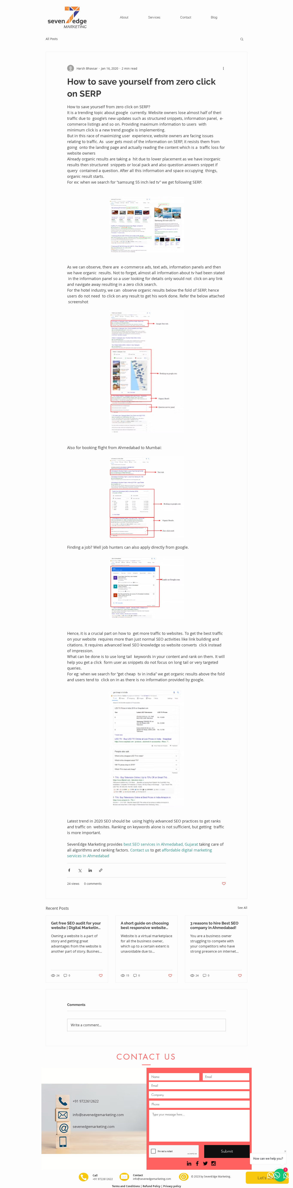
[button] (242, 39)
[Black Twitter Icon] (205, 1163)
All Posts (52, 39)
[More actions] (223, 68)
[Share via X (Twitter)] (80, 870)
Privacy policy (172, 1186)
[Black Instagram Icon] (213, 1163)
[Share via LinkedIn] (90, 870)
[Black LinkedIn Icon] (189, 1163)
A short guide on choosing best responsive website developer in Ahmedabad (145, 925)
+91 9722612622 (86, 1101)
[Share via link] (101, 870)
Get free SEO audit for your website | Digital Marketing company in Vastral (76, 925)
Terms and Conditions (126, 1186)
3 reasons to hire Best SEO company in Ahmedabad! (214, 925)
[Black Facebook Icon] (197, 1163)
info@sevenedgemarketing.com (152, 1178)
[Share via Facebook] (69, 870)
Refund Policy (152, 1186)
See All (242, 908)
